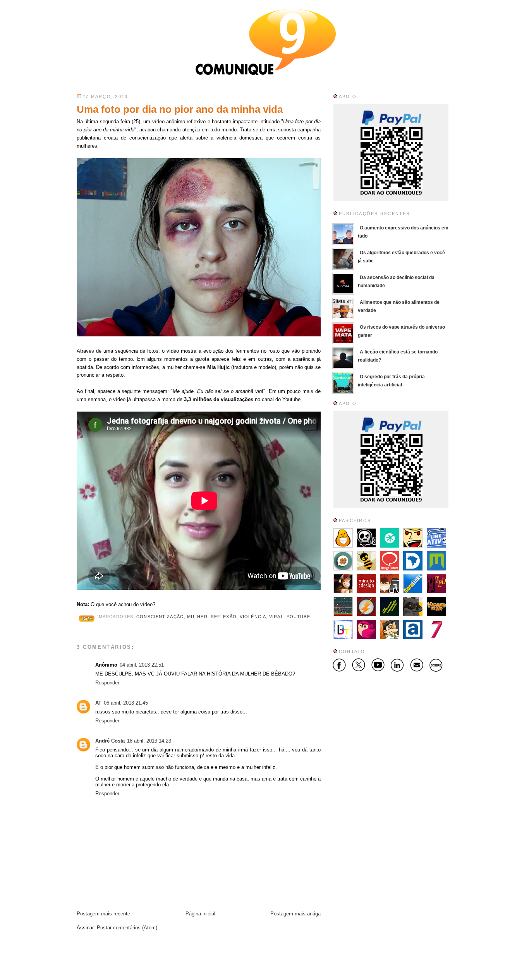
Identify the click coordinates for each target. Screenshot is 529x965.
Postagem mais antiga (295, 914)
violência (253, 616)
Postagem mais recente (103, 914)
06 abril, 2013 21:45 (126, 703)
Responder (107, 683)
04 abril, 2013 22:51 (142, 665)
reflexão (224, 616)
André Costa (110, 741)
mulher (197, 616)
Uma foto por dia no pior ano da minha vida (180, 109)
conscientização (160, 616)
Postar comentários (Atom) (127, 928)
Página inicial (200, 914)
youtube (298, 616)
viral (276, 616)
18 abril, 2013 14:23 (149, 741)
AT (98, 703)
